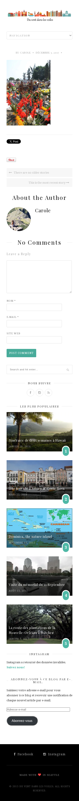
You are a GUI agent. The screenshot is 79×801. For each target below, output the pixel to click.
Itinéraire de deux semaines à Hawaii (37, 440)
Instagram (56, 754)
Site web (13, 333)
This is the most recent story (47, 182)
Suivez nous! (16, 667)
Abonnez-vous (22, 721)
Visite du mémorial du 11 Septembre (37, 585)
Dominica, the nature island (30, 537)
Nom (11, 301)
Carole (25, 52)
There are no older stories (31, 172)
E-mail (13, 317)
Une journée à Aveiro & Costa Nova (37, 488)
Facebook (24, 754)
